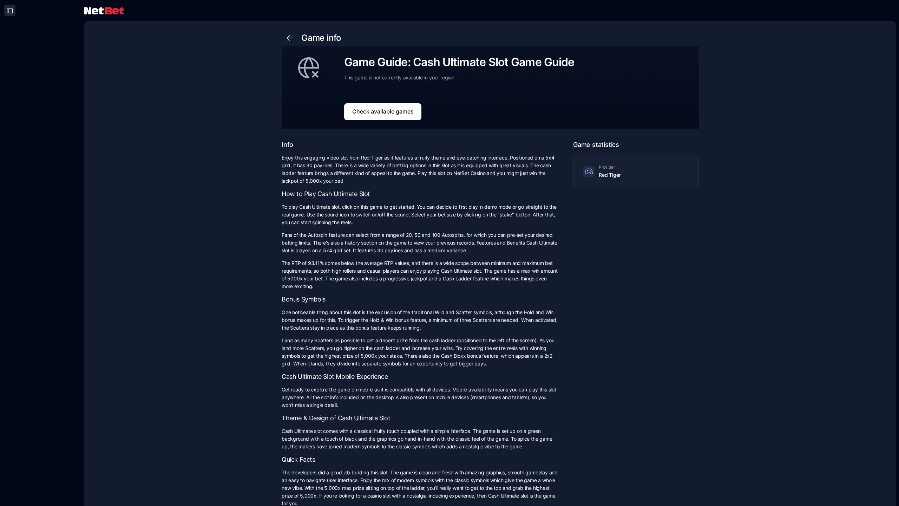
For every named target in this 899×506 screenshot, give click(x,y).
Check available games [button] (383, 111)
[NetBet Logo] (104, 10)
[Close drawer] (9, 10)
